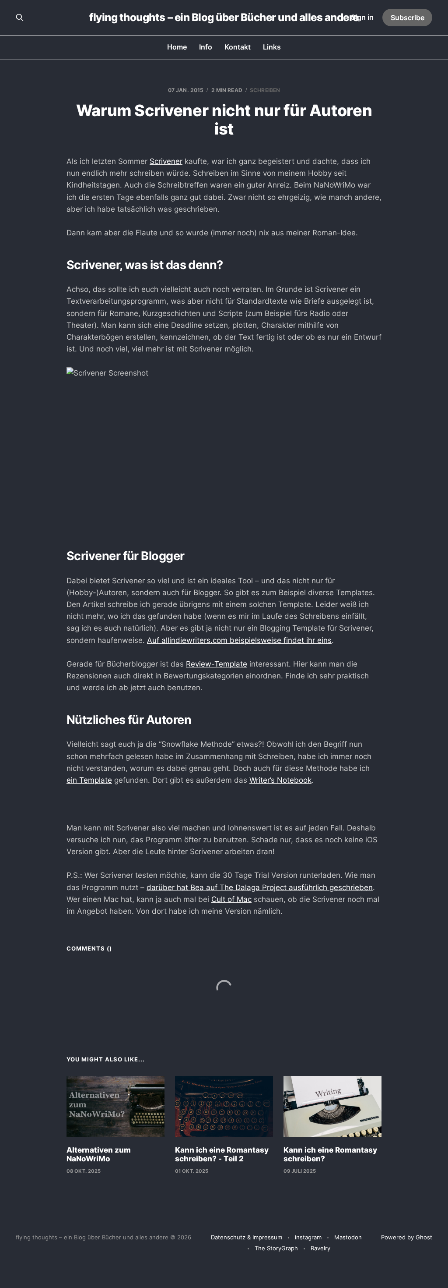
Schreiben (265, 90)
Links (272, 47)
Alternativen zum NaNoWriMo (98, 1154)
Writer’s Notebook (280, 780)
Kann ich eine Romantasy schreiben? (330, 1154)
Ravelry (320, 1248)
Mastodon (348, 1237)
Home (177, 47)
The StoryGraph (276, 1248)
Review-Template (216, 664)
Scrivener (166, 161)
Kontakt (237, 47)
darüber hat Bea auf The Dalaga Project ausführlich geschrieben (260, 887)
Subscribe (407, 17)
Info (205, 47)
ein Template (89, 780)
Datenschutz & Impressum (246, 1237)
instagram (308, 1237)
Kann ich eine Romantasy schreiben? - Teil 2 (222, 1154)
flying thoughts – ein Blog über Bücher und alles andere (224, 17)
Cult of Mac (231, 899)
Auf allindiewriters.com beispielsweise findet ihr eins (239, 640)
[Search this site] (19, 17)
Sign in (362, 17)
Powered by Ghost (406, 1237)
